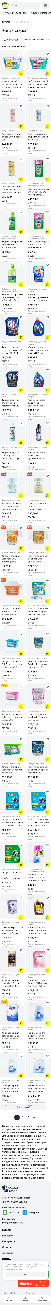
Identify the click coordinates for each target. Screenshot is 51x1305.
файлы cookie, (26, 1264)
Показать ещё (23, 1107)
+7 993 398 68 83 (14, 1201)
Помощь (6, 1259)
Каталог (6, 1230)
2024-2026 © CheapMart (8, 1294)
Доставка (7, 1253)
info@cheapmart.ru (12, 1222)
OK (25, 1275)
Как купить (8, 1241)
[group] (14, 13)
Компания (7, 1235)
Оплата (6, 1247)
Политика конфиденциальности (36, 1294)
